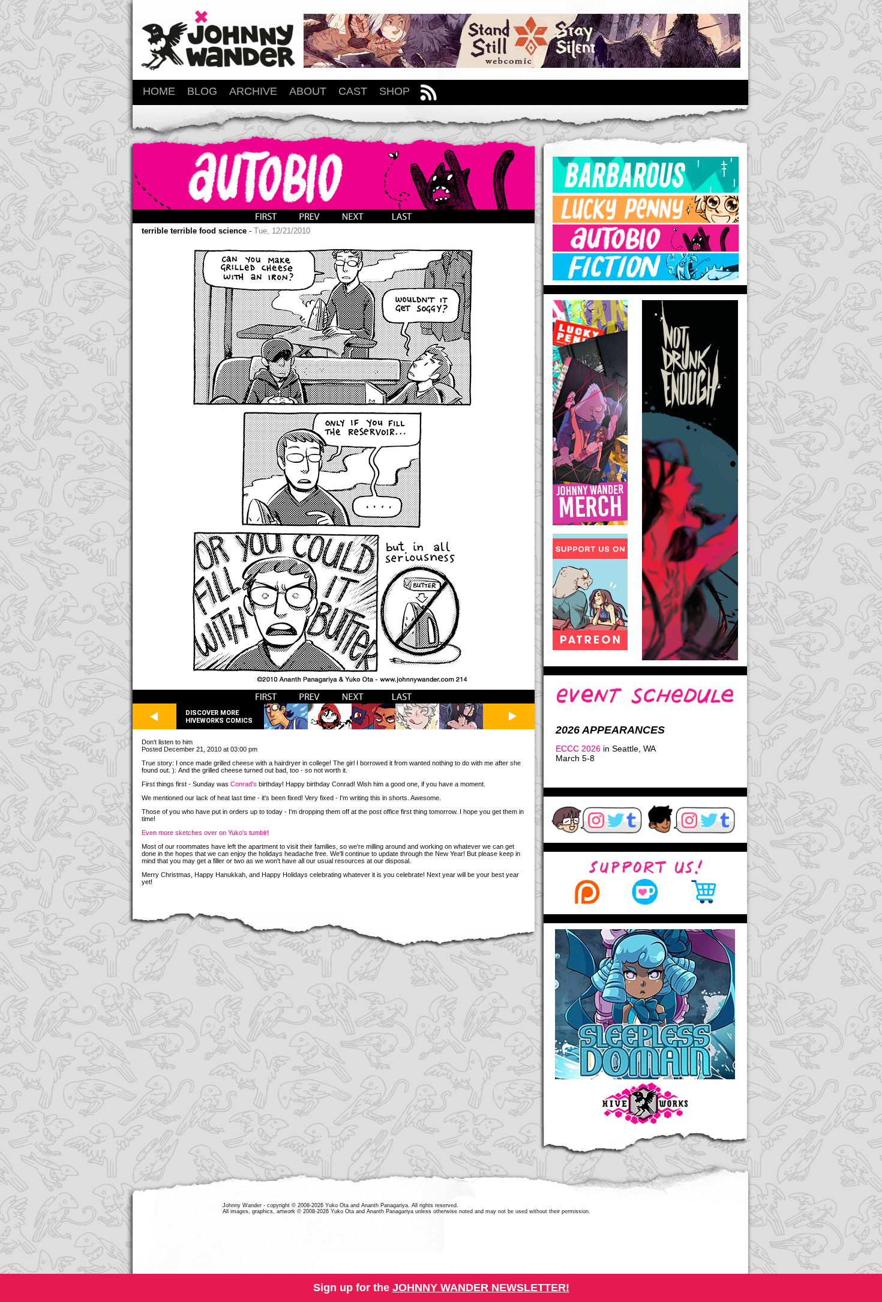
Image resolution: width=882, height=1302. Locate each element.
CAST (352, 91)
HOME (159, 91)
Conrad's (243, 784)
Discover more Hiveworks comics (219, 717)
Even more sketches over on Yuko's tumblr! (205, 832)
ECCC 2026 (578, 748)
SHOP (394, 91)
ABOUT (307, 91)
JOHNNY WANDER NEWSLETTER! (480, 1288)
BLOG (202, 91)
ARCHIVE (253, 91)
